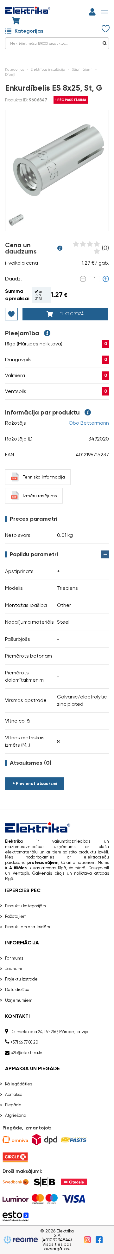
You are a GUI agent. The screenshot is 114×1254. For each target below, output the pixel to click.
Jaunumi (13, 968)
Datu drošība (17, 989)
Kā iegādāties (18, 1084)
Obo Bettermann (89, 423)
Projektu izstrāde (21, 979)
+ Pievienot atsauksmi (34, 783)
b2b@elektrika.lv (26, 1052)
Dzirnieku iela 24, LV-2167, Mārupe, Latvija (49, 1031)
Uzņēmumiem (18, 1000)
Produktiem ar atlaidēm (27, 926)
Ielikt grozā (71, 314)
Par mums (14, 958)
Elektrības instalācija (48, 70)
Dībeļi (10, 75)
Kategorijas (29, 31)
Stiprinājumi (82, 70)
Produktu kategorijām (25, 906)
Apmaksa (13, 1094)
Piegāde (13, 1105)
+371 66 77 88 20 (24, 1042)
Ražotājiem (16, 916)
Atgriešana (15, 1115)
